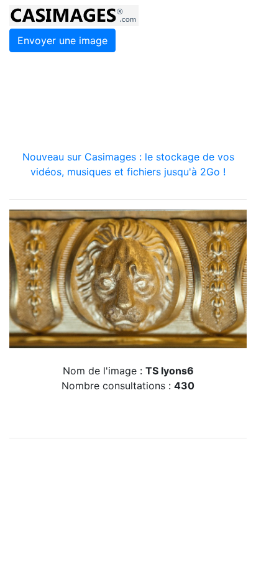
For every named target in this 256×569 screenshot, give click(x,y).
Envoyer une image (62, 40)
